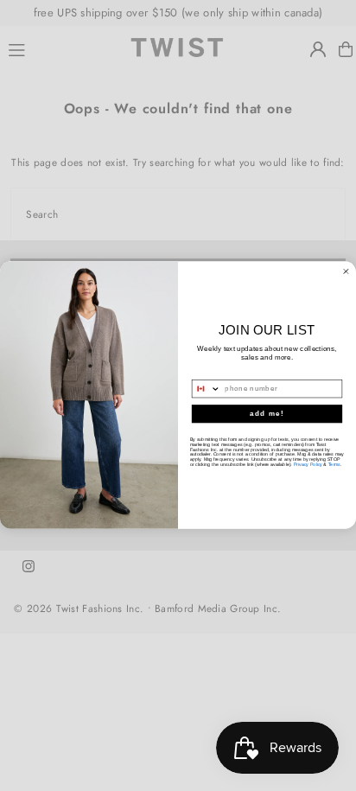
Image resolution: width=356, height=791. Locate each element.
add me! (267, 414)
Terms (334, 465)
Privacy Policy (308, 465)
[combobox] (206, 389)
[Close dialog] (346, 271)
